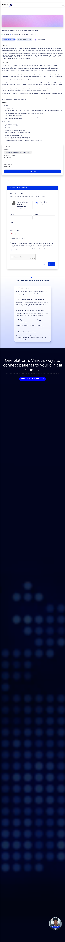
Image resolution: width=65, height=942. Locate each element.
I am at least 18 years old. (19, 238)
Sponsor (6, 160)
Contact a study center (32, 171)
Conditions (6, 149)
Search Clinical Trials (7, 13)
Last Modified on (8, 164)
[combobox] (13, 234)
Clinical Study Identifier (9, 155)
